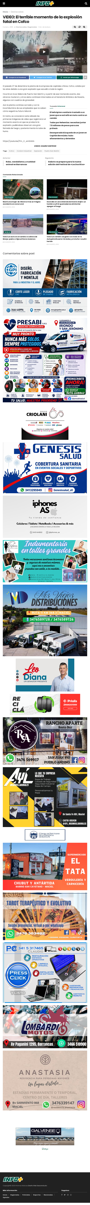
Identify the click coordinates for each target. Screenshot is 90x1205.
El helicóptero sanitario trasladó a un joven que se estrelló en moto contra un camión (68, 115)
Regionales (32, 27)
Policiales (9, 197)
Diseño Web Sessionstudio (37, 1186)
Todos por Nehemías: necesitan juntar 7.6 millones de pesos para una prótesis (68, 125)
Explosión (38, 151)
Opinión (6, 1197)
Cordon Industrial (24, 151)
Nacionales (48, 1195)
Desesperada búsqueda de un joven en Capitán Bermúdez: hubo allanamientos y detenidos (68, 135)
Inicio (5, 11)
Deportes (37, 1195)
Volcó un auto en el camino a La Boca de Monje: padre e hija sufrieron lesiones (20, 237)
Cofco (11, 151)
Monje (7, 232)
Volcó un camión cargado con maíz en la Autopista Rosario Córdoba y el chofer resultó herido (66, 238)
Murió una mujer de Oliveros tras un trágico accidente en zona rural (22, 203)
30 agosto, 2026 (9, 207)
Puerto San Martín (52, 151)
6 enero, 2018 (8, 27)
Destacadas (17, 11)
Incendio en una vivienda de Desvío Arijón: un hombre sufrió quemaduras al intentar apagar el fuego (66, 204)
